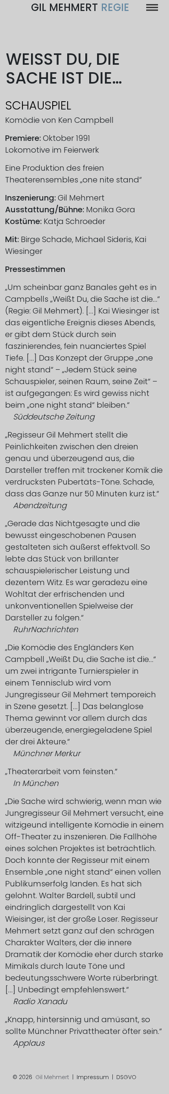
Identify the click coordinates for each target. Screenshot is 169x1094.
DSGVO (126, 1077)
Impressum (93, 1077)
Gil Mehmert (80, 7)
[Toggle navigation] (152, 7)
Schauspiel (38, 105)
